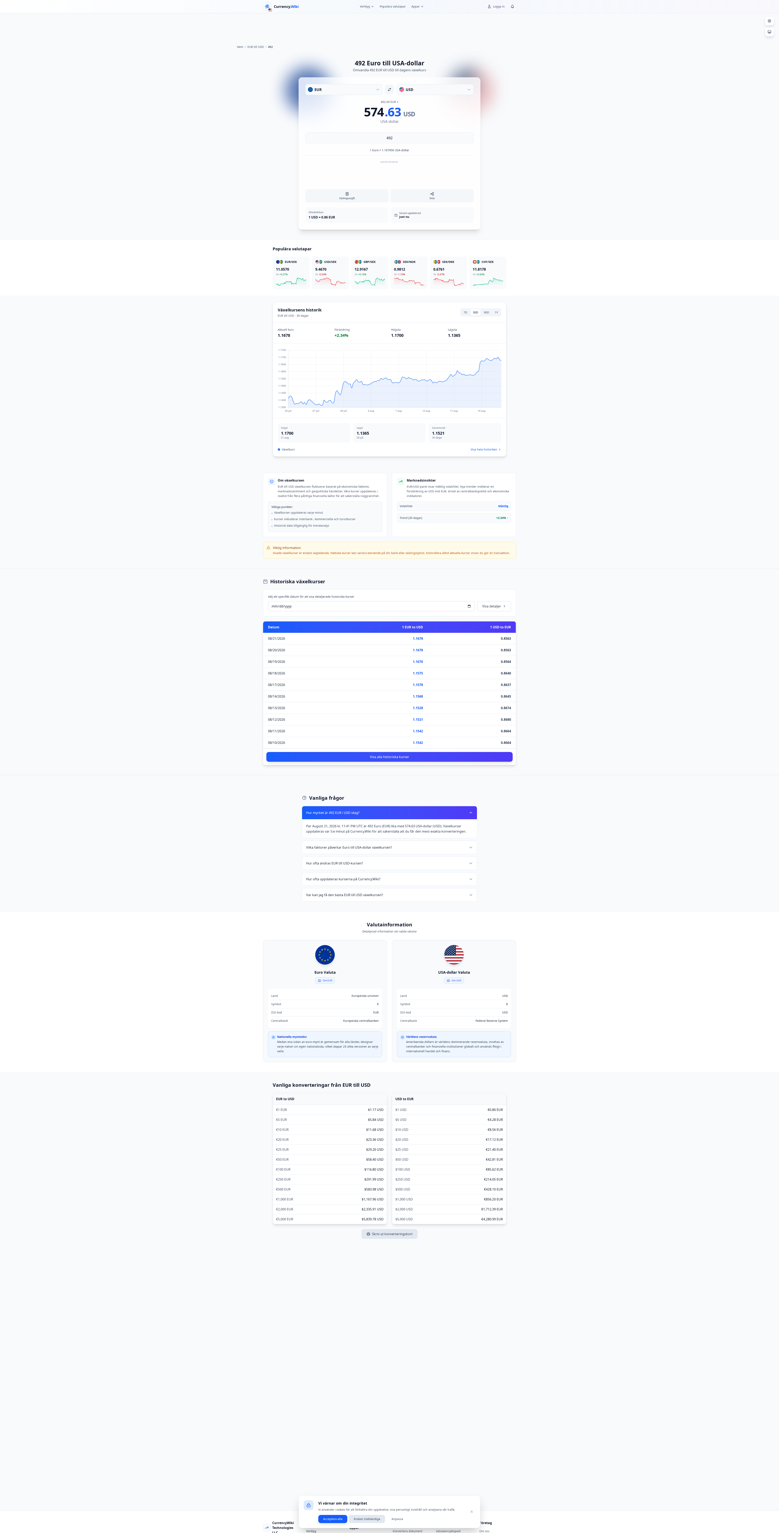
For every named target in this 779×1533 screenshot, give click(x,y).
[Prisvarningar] (512, 6)
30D (475, 312)
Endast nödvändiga (367, 1519)
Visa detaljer (491, 606)
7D (465, 312)
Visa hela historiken (484, 449)
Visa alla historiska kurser (389, 757)
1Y (496, 312)
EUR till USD (255, 47)
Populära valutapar (393, 6)
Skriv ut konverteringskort (392, 1234)
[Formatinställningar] (769, 21)
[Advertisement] (389, 27)
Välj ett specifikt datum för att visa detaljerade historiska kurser (311, 597)
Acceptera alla (332, 1519)
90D (486, 312)
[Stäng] (471, 1511)
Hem (240, 47)
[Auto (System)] (769, 32)
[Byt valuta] (389, 89)
